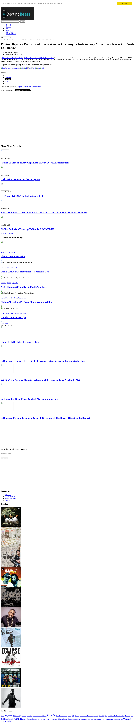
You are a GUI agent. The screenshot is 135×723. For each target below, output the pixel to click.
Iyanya (89, 716)
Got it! (124, 3)
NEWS (8, 27)
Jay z (93, 716)
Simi (82, 719)
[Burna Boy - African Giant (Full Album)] (11, 546)
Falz (73, 716)
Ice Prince (83, 716)
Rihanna (60, 719)
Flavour (77, 716)
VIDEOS (9, 30)
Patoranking (31, 719)
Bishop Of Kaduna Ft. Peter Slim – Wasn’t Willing (26, 302)
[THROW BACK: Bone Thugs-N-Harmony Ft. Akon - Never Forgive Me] (11, 526)
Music (3, 252)
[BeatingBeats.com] (17, 19)
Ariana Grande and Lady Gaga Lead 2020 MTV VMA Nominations (35, 162)
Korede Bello (111, 716)
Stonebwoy (90, 719)
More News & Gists (7, 233)
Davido (51, 715)
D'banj (44, 716)
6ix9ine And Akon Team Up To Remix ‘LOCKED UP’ (28, 229)
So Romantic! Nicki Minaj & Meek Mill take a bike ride (29, 399)
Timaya (100, 719)
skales (85, 719)
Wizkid (127, 718)
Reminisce (54, 719)
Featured (6, 39)
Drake (65, 716)
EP (1, 313)
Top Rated (14, 252)
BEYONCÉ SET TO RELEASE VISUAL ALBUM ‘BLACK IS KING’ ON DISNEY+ (44, 212)
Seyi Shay (72, 719)
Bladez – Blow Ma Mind (13, 256)
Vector (115, 719)
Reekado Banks (46, 719)
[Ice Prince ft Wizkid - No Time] (11, 626)
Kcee (106, 716)
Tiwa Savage (108, 719)
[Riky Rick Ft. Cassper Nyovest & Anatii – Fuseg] (11, 606)
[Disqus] (67, 117)
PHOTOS (9, 32)
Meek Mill (127, 716)
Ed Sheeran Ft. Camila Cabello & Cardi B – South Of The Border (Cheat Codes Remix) (45, 418)
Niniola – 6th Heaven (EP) (14, 317)
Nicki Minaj (8, 719)
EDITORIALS (11, 34)
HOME (8, 25)
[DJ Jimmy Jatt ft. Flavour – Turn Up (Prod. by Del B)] (11, 586)
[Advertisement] (15, 433)
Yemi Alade (8, 721)
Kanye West (99, 716)
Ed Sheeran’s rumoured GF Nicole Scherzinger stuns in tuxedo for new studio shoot (43, 361)
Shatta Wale (77, 719)
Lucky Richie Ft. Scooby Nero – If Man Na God (25, 271)
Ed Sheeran (27, 87)
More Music (4, 323)
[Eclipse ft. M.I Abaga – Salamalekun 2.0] (11, 667)
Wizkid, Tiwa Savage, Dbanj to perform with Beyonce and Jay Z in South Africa (41, 380)
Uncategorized (22, 298)
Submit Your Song (10, 498)
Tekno (96, 719)
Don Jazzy (59, 716)
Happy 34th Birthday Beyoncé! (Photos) (21, 342)
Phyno (37, 719)
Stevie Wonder (36, 87)
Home (2, 39)
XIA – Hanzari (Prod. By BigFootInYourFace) (24, 287)
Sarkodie (66, 719)
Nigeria (7, 252)
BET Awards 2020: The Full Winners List (22, 196)
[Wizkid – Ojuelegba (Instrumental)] (11, 647)
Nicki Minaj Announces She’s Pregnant (20, 179)
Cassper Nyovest (26, 716)
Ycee (2, 721)
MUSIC (8, 28)
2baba (2, 716)
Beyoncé (20, 87)
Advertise (8, 495)
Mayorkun (121, 716)
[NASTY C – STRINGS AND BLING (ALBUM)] (11, 566)
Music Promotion (10, 496)
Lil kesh (116, 716)
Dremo (69, 716)
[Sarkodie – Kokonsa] (11, 707)
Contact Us (8, 500)
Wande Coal (120, 719)
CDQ (31, 716)
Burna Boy (17, 716)
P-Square (24, 719)
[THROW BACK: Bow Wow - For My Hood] (11, 687)
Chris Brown (37, 716)
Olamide (17, 718)
